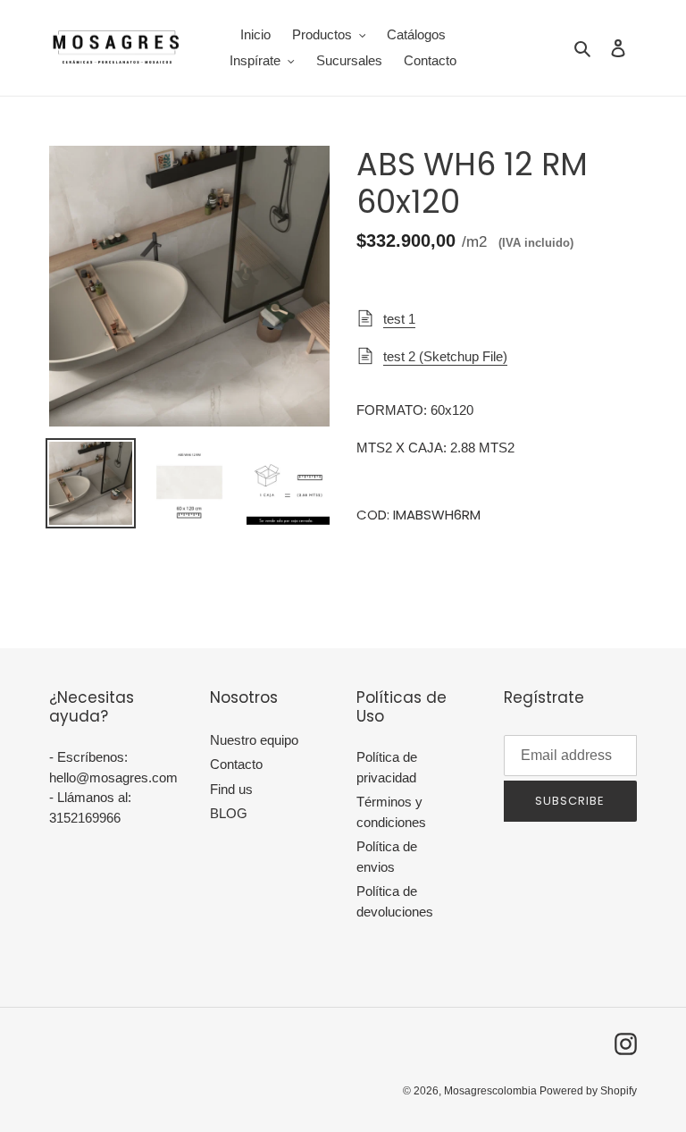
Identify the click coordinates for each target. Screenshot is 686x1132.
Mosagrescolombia (492, 1091)
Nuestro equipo (254, 740)
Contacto (236, 764)
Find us (231, 789)
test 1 (399, 318)
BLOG (228, 813)
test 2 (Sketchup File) (445, 356)
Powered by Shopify (588, 1091)
